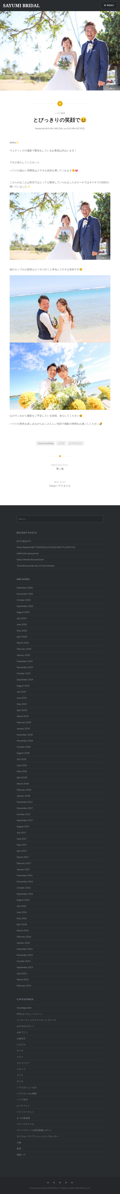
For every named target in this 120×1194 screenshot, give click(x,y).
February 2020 (24, 649)
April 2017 (22, 851)
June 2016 (22, 912)
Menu (110, 5)
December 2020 (25, 587)
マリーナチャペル (25, 1124)
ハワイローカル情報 (26, 1093)
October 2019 (24, 673)
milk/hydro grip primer (28, 553)
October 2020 (24, 600)
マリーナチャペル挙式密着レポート (34, 1130)
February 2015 (24, 985)
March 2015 (23, 979)
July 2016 (21, 906)
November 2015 (25, 955)
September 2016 (25, 893)
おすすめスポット (25, 1026)
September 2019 (25, 679)
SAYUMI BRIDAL (21, 5)
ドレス (20, 1075)
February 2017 (24, 863)
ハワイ (61, 443)
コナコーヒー (23, 1062)
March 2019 (23, 716)
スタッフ (21, 1069)
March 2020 (23, 642)
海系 (19, 1148)
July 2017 (21, 832)
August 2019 (23, 685)
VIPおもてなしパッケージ (29, 1014)
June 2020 (22, 624)
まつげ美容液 (23, 1118)
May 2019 (22, 704)
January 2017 (23, 869)
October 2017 (24, 814)
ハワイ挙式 (60, 113)
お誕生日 (21, 1038)
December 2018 (25, 734)
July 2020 (21, 618)
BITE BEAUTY (24, 541)
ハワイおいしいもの (26, 1087)
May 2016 (22, 918)
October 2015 (24, 961)
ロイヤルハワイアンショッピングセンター (37, 1136)
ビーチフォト (75, 443)
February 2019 (24, 722)
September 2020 (25, 606)
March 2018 (23, 783)
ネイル (20, 1081)
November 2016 (25, 881)
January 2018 (23, 795)
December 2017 (25, 802)
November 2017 (25, 808)
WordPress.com (83, 1188)
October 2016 (24, 887)
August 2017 (23, 826)
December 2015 (25, 949)
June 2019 (22, 698)
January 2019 (23, 728)
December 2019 (25, 661)
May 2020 (22, 630)
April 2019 (22, 710)
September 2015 (25, 967)
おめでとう (22, 1032)
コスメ (20, 1056)
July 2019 (21, 691)
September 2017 (25, 820)
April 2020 (22, 636)
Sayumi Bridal (54, 128)
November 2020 (25, 593)
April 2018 (22, 777)
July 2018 (21, 759)
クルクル (21, 1044)
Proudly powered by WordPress (44, 1188)
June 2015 (22, 973)
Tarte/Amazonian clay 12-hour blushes (35, 565)
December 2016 (25, 875)
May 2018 (22, 771)
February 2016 (24, 936)
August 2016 (23, 900)
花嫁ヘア (21, 1154)
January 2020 (23, 655)
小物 (19, 1142)
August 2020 (23, 612)
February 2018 (24, 789)
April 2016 (22, 924)
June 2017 (22, 838)
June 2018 (22, 765)
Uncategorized (24, 1007)
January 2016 (23, 942)
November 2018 (25, 740)
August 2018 (23, 753)
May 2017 (22, 844)
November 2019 (25, 667)
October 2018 (24, 746)
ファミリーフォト (25, 1111)
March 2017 (23, 857)
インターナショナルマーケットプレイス (36, 1020)
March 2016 (23, 930)
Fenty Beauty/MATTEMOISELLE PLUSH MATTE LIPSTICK (46, 547)
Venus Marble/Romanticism (30, 559)
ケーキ (20, 1050)
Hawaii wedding (45, 443)
